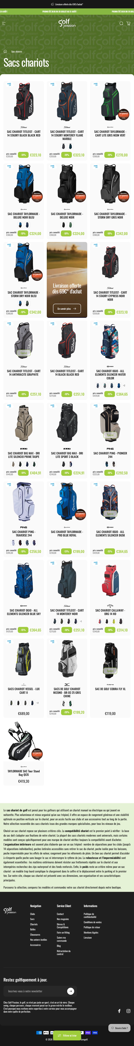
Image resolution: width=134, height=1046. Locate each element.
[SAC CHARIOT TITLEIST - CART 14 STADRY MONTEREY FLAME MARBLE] (67, 101)
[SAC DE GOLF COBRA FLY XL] (110, 658)
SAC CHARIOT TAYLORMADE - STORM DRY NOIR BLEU (24, 294)
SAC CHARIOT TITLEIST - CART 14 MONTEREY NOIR (67, 612)
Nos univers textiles (38, 939)
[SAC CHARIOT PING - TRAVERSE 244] (23, 501)
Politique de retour (92, 927)
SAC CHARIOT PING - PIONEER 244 (110, 455)
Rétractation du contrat (63, 952)
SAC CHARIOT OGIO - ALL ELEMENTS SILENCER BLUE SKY (24, 612)
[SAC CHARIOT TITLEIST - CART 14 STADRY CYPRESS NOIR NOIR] (110, 262)
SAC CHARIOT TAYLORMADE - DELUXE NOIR (67, 216)
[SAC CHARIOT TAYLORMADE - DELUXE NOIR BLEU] (23, 183)
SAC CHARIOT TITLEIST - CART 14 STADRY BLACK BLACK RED (23, 133)
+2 (124, 385)
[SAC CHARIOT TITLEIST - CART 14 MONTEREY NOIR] (67, 580)
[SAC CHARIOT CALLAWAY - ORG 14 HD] (110, 580)
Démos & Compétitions (62, 926)
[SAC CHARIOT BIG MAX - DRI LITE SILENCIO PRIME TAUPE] (23, 423)
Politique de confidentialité (90, 915)
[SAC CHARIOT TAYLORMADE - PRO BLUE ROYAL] (67, 501)
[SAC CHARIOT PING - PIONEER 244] (110, 423)
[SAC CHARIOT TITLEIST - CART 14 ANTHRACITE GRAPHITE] (23, 341)
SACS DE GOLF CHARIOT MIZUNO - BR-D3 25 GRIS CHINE (67, 692)
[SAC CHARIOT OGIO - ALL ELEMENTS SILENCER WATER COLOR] (110, 341)
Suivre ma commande (62, 939)
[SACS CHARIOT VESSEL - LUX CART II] (23, 658)
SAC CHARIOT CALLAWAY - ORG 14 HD (110, 612)
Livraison (88, 937)
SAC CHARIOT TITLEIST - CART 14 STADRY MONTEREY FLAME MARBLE (67, 135)
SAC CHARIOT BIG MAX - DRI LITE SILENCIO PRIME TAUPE (24, 455)
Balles (32, 929)
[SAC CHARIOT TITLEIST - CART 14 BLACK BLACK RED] (67, 341)
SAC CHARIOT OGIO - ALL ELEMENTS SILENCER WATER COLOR (110, 374)
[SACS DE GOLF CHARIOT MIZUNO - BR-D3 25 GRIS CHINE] (67, 658)
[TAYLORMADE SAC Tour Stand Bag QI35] (23, 741)
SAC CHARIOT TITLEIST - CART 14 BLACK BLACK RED (67, 373)
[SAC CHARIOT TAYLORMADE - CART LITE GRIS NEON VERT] (110, 101)
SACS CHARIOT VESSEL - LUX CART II (24, 691)
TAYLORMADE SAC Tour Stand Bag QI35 (24, 773)
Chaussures (35, 934)
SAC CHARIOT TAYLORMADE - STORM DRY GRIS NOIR (110, 216)
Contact (60, 913)
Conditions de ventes (93, 922)
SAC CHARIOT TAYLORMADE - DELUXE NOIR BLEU (24, 216)
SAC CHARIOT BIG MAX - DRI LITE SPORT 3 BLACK (67, 455)
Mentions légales (91, 932)
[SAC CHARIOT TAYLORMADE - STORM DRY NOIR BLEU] (23, 262)
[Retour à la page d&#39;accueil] (5, 51)
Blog (59, 945)
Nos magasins (63, 919)
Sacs (32, 919)
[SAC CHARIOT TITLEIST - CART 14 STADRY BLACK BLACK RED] (23, 101)
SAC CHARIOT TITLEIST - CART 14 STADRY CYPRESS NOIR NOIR (110, 296)
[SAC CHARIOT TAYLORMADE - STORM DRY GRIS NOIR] (110, 183)
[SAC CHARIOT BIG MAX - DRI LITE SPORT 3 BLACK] (67, 423)
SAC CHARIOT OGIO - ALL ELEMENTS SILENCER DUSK (110, 533)
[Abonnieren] (70, 991)
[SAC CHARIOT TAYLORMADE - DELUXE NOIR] (67, 183)
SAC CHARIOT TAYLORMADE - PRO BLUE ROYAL (67, 533)
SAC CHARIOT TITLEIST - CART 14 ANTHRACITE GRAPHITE (23, 373)
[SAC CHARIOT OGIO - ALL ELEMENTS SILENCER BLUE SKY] (23, 580)
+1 (81, 621)
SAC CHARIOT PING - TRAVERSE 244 (23, 533)
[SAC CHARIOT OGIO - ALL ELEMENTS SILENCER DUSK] (110, 501)
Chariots (34, 924)
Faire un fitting (63, 932)
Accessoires (35, 944)
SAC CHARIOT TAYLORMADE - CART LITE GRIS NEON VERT (110, 133)
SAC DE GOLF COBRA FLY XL (110, 689)
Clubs (32, 913)
